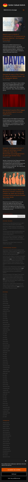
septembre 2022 (6, 371)
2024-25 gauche (6, 443)
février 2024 (5, 341)
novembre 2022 (6, 367)
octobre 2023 (5, 348)
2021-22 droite (6, 430)
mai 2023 (5, 356)
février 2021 (5, 403)
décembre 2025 (6, 305)
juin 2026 (5, 294)
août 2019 (5, 414)
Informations (5, 452)
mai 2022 (5, 377)
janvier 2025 (5, 322)
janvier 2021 (5, 405)
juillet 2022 (5, 373)
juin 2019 (5, 416)
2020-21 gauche (6, 428)
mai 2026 (5, 296)
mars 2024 (5, 339)
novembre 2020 (6, 409)
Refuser (14, 474)
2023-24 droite (6, 437)
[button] (25, 461)
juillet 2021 (5, 394)
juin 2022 (5, 375)
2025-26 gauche (6, 447)
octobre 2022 (6, 369)
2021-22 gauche (6, 432)
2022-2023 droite (6, 434)
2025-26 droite (6, 445)
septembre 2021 (6, 392)
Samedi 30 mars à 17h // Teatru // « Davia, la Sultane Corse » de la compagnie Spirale (14, 76)
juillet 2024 (5, 331)
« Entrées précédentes (8, 214)
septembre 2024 (6, 329)
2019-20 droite (6, 422)
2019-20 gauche (6, 424)
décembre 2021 (6, 386)
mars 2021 (5, 401)
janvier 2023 (5, 363)
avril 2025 (5, 316)
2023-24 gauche (6, 439)
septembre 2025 (6, 311)
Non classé (5, 454)
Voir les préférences (14, 478)
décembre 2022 (6, 365)
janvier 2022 (5, 384)
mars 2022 (5, 380)
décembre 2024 (6, 324)
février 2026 (5, 301)
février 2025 (5, 320)
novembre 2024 (6, 326)
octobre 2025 (5, 309)
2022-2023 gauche (7, 436)
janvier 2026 (5, 303)
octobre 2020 (6, 411)
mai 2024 (5, 335)
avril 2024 (5, 337)
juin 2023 (5, 354)
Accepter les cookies (14, 469)
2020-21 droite (6, 426)
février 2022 (5, 382)
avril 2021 (5, 399)
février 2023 (5, 362)
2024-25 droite (6, 441)
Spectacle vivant (6, 456)
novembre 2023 (6, 346)
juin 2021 (5, 395)
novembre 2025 (6, 307)
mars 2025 (5, 318)
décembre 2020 (6, 407)
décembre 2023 (6, 345)
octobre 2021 (5, 390)
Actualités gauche (7, 451)
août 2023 (5, 352)
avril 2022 (5, 379)
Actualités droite (6, 449)
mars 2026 (5, 299)
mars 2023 (5, 360)
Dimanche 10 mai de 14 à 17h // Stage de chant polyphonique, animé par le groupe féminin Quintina (13, 271)
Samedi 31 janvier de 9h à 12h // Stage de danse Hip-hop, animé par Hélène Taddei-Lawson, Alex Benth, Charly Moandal (14, 280)
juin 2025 (5, 313)
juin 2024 (5, 333)
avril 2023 (5, 358)
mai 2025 (5, 314)
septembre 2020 (6, 412)
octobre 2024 (6, 328)
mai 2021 (5, 397)
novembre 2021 (6, 388)
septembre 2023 (6, 350)
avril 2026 (5, 297)
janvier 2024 (5, 343)
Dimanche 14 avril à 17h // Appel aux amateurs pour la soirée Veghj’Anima (14, 112)
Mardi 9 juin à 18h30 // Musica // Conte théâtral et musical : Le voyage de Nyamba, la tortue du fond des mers (13, 228)
